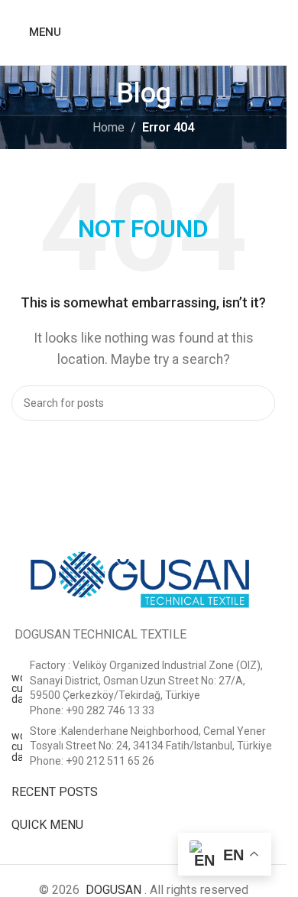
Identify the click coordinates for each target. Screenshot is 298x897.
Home (108, 127)
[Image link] (143, 577)
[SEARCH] (257, 403)
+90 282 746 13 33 (110, 710)
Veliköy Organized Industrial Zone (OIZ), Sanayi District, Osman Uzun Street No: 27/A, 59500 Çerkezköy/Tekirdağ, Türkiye (146, 680)
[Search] (269, 33)
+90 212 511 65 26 (110, 761)
